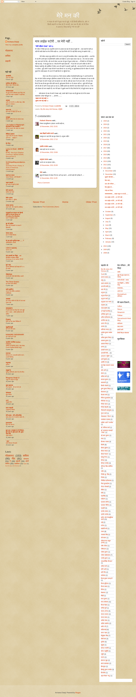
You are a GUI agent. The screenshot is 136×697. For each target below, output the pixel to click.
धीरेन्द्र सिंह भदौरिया (106, 466)
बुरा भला (8, 265)
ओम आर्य (103, 370)
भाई (102, 522)
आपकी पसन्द (104, 350)
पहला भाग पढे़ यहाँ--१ (41, 98)
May (107, 228)
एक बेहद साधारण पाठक (107, 365)
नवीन (102, 471)
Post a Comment (44, 183)
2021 (105, 134)
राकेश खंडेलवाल (105, 555)
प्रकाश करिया (105, 502)
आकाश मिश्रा (105, 344)
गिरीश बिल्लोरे (104, 407)
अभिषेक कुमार (105, 314)
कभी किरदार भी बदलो (11, 443)
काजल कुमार (104, 379)
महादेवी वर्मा (104, 528)
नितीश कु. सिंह (105, 474)
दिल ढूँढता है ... (109, 187)
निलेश (102, 477)
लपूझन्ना (8, 370)
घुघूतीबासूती (9, 327)
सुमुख (102, 645)
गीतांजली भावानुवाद (106, 410)
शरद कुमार (104, 599)
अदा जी (103, 289)
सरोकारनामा (9, 91)
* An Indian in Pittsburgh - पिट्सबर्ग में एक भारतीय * (15, 125)
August (108, 218)
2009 (105, 249)
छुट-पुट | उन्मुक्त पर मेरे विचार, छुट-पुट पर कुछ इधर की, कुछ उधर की (15, 431)
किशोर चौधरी (104, 385)
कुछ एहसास (9, 385)
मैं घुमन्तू (8, 319)
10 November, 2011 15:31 (49, 126)
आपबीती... (9, 76)
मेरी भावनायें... (10, 190)
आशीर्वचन (17, 463)
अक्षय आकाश (104, 283)
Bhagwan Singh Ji (12, 378)
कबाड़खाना (9, 308)
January (108, 242)
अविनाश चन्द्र (105, 329)
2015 (105, 154)
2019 (105, 141)
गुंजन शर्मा (104, 413)
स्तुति (102, 654)
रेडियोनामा (9, 274)
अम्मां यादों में (9, 435)
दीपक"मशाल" (104, 454)
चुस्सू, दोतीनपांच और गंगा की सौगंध (15, 372)
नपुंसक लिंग (9, 402)
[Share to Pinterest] (78, 106)
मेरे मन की (68, 15)
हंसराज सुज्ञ (104, 660)
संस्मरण (26, 459)
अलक (102, 326)
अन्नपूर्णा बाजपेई (105, 311)
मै (10, 461)
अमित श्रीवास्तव (105, 317)
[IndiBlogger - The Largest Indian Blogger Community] (123, 382)
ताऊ (102, 438)
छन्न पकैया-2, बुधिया (11, 199)
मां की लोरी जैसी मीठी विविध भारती (14, 276)
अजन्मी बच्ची (104, 286)
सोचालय (8, 393)
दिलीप (102, 445)
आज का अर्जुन (9, 77)
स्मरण (102, 657)
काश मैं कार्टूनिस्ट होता (11, 218)
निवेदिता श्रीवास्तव (106, 480)
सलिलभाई (103, 629)
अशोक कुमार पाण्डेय (106, 332)
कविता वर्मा (104, 376)
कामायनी (103, 382)
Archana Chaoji (13, 42)
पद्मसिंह (103, 496)
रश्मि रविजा (104, 546)
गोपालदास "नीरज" (106, 416)
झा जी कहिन (9, 223)
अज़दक (8, 299)
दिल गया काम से (10, 424)
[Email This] (70, 106)
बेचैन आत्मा (9, 198)
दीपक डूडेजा (104, 448)
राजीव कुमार (104, 558)
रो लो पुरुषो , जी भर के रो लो (13, 387)
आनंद (102, 347)
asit (7, 400)
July (107, 222)
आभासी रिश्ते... (105, 353)
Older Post (91, 202)
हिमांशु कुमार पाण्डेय (106, 669)
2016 (105, 151)
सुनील (102, 642)
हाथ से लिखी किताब (11, 235)
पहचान (7, 364)
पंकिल (102, 490)
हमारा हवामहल (105, 663)
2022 (105, 131)
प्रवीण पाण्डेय (44, 146)
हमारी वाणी (120, 329)
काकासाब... (120, 288)
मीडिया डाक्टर (10, 134)
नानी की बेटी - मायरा (123, 280)
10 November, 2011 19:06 (49, 152)
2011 (105, 168)
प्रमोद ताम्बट (104, 511)
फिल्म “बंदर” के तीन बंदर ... (13, 85)
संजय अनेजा (104, 611)
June (107, 225)
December (109, 171)
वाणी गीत (103, 572)
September (109, 215)
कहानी (7, 61)
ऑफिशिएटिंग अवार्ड (11, 242)
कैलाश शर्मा (104, 395)
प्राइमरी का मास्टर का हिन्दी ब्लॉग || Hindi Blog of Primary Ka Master (14, 214)
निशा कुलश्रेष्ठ (105, 483)
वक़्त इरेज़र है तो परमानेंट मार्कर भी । (15, 417)
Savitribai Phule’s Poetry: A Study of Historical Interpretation (15, 167)
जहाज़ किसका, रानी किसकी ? (14, 177)
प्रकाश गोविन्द (105, 505)
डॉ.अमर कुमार (105, 435)
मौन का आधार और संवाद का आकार (15, 128)
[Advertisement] (65, 194)
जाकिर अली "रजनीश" (107, 422)
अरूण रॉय (104, 323)
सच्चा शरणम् (9, 205)
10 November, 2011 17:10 (49, 139)
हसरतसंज (9, 423)
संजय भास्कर (104, 614)
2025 (105, 121)
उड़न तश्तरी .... (10, 182)
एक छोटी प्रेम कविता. (11, 283)
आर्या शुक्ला (104, 359)
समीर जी (103, 626)
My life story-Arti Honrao (48, 109)
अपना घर (120, 291)
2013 (105, 161)
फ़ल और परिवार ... (110, 184)
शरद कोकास (104, 602)
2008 (105, 253)
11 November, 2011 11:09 (48, 178)
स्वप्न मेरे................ (12, 110)
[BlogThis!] (72, 106)
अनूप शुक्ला (104, 308)
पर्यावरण (103, 499)
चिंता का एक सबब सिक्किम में (13, 321)
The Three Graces (12, 282)
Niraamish (121, 312)
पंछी (102, 493)
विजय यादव (104, 586)
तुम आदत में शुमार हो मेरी (12, 184)
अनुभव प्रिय (104, 295)
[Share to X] (74, 106)
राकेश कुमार (104, 552)
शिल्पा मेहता (104, 605)
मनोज (102, 525)
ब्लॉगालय (119, 323)
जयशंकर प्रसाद (105, 419)
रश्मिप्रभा (103, 549)
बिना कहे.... (108, 180)
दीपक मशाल (104, 451)
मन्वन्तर (8, 353)
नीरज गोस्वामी (105, 486)
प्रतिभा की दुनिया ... (12, 83)
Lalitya (119, 306)
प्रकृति (103, 508)
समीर (118, 272)
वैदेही (102, 595)
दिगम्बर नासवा (105, 441)
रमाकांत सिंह (104, 534)
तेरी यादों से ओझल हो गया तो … (14, 111)
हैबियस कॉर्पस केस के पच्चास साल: (15, 119)
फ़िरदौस (103, 672)
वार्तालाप (103, 575)
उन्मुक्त (8, 117)
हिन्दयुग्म (103, 666)
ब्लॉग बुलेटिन (9, 289)
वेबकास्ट (103, 592)
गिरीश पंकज (104, 404)
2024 (105, 124)
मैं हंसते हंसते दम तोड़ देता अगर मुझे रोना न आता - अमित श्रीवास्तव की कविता (15, 312)
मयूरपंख (8, 363)
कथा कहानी (9, 408)
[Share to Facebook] (76, 106)
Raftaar (120, 315)
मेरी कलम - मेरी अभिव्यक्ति (14, 415)
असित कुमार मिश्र (106, 337)
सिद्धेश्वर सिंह (104, 635)
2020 (105, 138)
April (107, 232)
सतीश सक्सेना (105, 623)
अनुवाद (60, 109)
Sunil (25, 463)
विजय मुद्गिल (104, 583)
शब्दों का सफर (10, 175)
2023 (105, 128)
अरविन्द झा (104, 320)
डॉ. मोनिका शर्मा (105, 427)
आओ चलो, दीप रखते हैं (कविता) (14, 207)
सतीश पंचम (104, 620)
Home (65, 202)
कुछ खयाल (9, 394)
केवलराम (103, 392)
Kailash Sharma (46, 120)
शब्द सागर (120, 326)
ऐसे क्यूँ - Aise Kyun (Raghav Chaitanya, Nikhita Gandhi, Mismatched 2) (15, 154)
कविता (7, 56)
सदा (41, 172)
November (109, 174)
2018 (105, 144)
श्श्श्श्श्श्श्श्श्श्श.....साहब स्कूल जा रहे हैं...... (116, 194)
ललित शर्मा (104, 566)
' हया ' (8, 441)
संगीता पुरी (104, 608)
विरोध (102, 589)
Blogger (78, 692)
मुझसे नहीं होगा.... (110, 177)
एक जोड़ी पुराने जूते (11, 336)
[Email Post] (65, 106)
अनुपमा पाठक (44, 159)
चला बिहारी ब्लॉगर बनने (47, 133)
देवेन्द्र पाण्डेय (104, 463)
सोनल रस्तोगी (105, 648)
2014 (105, 158)
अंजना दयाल (104, 277)
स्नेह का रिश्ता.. (109, 190)
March (107, 235)
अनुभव (8, 100)
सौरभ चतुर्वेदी (104, 651)
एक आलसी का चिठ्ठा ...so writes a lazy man (13, 256)
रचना (102, 531)
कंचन (102, 373)
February (108, 238)
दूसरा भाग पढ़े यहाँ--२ (41, 101)
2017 (105, 148)
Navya (119, 309)
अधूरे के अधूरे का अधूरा (12, 379)
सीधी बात (103, 639)
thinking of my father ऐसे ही (14, 259)
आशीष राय (104, 362)
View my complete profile (14, 45)
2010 (105, 246)
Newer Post (39, 202)
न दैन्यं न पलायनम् (11, 248)
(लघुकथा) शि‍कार (10, 409)
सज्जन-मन (9, 250)
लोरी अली (103, 569)
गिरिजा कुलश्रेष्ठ (105, 398)
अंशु (102, 280)
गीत (13, 458)
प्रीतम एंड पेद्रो (10, 192)
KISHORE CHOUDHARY (15, 334)
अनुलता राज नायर (106, 302)
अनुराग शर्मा (104, 299)
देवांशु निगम (104, 457)
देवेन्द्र (103, 460)
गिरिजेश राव (104, 401)
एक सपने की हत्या (10, 329)
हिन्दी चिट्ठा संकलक (123, 333)
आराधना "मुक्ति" (105, 356)
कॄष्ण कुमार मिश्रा (106, 389)
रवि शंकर (103, 538)
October (108, 211)
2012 (105, 165)
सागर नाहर (104, 633)
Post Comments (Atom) (50, 207)
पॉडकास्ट (9, 50)
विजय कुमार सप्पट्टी (106, 578)
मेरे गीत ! (8, 143)
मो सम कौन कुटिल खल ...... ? (15, 240)
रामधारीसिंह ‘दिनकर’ (106, 561)
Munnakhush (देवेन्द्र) (121, 295)
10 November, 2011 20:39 (49, 165)
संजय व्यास (9, 233)
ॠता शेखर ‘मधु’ (105, 676)
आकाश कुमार (104, 340)
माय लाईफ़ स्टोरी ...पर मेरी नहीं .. (114, 197)
